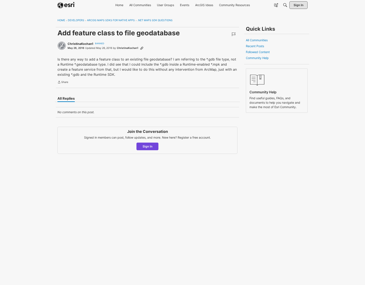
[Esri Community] (66, 5)
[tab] (66, 98)
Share (62, 82)
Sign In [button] (148, 146)
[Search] (285, 5)
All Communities (257, 40)
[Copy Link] (141, 48)
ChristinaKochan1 (80, 43)
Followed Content (258, 52)
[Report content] (233, 34)
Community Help (257, 58)
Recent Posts (255, 46)
